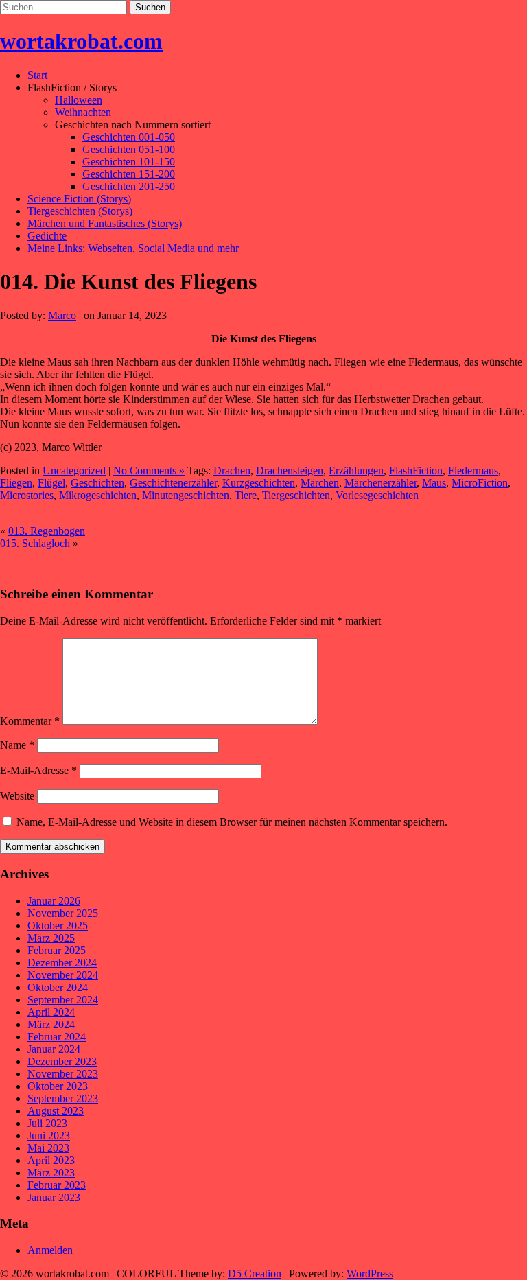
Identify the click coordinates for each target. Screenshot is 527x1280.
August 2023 (55, 1111)
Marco (62, 315)
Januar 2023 (53, 1197)
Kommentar (30, 721)
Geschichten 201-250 (128, 186)
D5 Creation (254, 1273)
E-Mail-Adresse (38, 770)
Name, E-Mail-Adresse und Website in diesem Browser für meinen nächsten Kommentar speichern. (231, 822)
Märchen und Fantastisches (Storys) (104, 223)
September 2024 (62, 999)
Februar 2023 (56, 1185)
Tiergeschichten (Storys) (79, 211)
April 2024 (51, 1012)
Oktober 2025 (57, 925)
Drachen (231, 470)
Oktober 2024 (57, 987)
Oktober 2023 (57, 1086)
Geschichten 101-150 (128, 161)
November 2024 (62, 975)
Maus (434, 483)
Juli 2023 (47, 1123)
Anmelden (50, 1250)
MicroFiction (480, 483)
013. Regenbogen (46, 531)
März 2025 (51, 938)
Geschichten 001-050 (128, 137)
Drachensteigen (289, 470)
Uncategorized (74, 470)
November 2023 (62, 1074)
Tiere (246, 495)
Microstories (27, 495)
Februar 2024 (56, 1037)
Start (37, 75)
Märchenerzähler (380, 483)
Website (17, 796)
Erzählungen (356, 470)
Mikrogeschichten (98, 495)
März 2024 (51, 1024)
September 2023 (62, 1098)
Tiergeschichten (296, 495)
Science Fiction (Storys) (79, 199)
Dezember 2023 (62, 1061)
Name (17, 745)
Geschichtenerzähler (173, 483)
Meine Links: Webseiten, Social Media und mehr (133, 248)
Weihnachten (83, 112)
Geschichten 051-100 (128, 149)
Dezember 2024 (62, 962)
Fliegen (16, 483)
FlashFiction (416, 470)
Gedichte (47, 236)
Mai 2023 (48, 1148)
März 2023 (51, 1172)
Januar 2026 (53, 901)
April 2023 (51, 1160)
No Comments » (149, 470)
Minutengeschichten (185, 495)
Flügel (51, 483)
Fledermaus (473, 470)
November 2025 (62, 913)
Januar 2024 (53, 1049)
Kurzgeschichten (258, 483)
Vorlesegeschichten (377, 495)
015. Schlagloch (35, 543)
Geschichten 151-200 (128, 174)
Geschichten (97, 483)
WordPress (370, 1273)
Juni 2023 (48, 1135)
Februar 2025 (56, 950)
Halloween (78, 100)
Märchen (320, 483)
